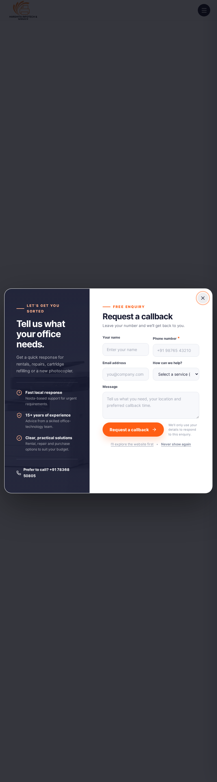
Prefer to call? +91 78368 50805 (46, 473)
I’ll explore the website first (132, 444)
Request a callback (129, 429)
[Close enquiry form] (203, 298)
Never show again (176, 444)
